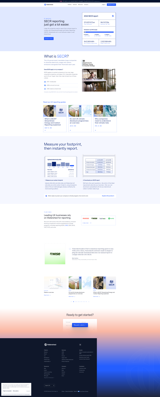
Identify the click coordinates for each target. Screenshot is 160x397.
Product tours (47, 359)
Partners (63, 372)
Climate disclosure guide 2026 (85, 355)
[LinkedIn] (80, 345)
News (63, 370)
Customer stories (82, 368)
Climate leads (82, 370)
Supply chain (64, 357)
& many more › (86, 223)
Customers (81, 366)
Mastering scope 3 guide (84, 357)
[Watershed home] (51, 344)
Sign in (103, 4)
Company (86, 4)
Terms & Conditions (69, 391)
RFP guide (46, 375)
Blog (45, 368)
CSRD (66, 225)
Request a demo (111, 4)
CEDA (63, 353)
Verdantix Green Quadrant (84, 359)
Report (45, 353)
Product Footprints (65, 361)
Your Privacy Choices (84, 391)
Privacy (63, 391)
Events (45, 370)
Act (45, 355)
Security (75, 391)
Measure (46, 352)
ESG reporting (47, 373)
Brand (63, 375)
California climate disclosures (67, 359)
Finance (63, 355)
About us (63, 368)
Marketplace (46, 357)
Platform (70, 4)
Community (81, 372)
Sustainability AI (47, 361)
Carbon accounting (48, 372)
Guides (80, 350)
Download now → (97, 1)
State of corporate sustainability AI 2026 (86, 353)
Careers (63, 373)
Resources (80, 4)
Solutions (75, 4)
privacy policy (27, 394)
